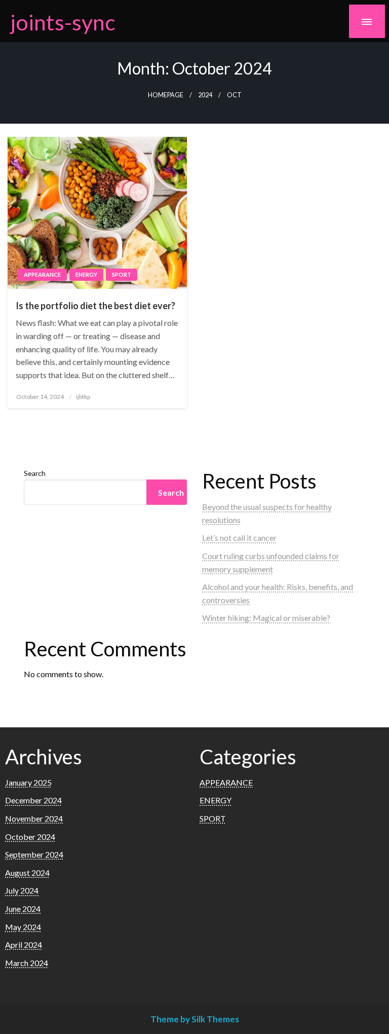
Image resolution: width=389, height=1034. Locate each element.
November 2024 (34, 818)
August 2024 (27, 872)
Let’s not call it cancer (239, 537)
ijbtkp (83, 396)
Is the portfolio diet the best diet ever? (95, 305)
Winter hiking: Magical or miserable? (266, 617)
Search (35, 473)
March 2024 (26, 963)
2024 (205, 95)
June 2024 (23, 908)
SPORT (121, 274)
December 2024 (33, 800)
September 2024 (34, 854)
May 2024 (23, 927)
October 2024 (30, 836)
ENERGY (86, 274)
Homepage (165, 95)
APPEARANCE (42, 274)
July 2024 (21, 890)
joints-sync (62, 22)
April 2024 (23, 944)
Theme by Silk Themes (194, 1019)
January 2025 (28, 782)
